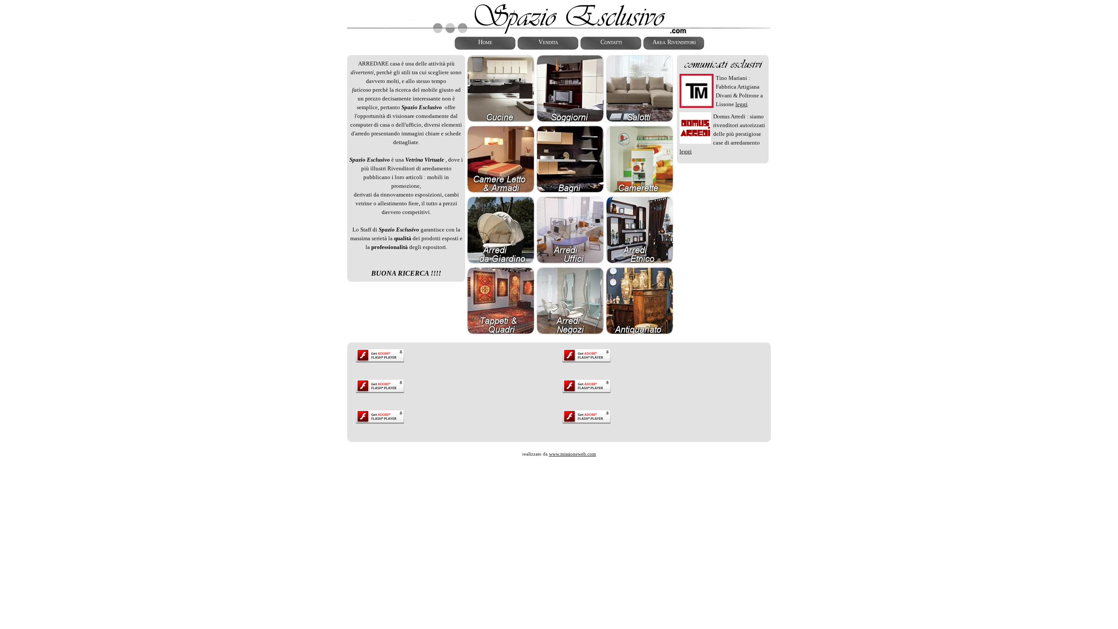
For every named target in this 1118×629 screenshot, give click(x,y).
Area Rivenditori (674, 42)
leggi (741, 104)
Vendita (548, 42)
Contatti (611, 42)
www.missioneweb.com (572, 453)
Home (485, 42)
